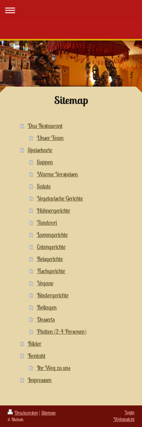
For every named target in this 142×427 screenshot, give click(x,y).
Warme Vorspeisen (57, 174)
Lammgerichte (52, 234)
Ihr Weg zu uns (53, 367)
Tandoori (47, 222)
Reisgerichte (50, 258)
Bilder (34, 343)
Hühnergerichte (53, 210)
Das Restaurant (45, 125)
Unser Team (50, 137)
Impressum (39, 380)
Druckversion (26, 413)
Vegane (45, 283)
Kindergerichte (53, 295)
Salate (44, 186)
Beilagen (47, 307)
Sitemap (48, 413)
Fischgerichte (51, 271)
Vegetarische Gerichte (60, 198)
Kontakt (36, 355)
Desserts (46, 319)
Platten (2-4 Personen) (61, 331)
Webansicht (123, 419)
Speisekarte (40, 150)
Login (129, 412)
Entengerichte (51, 246)
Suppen (45, 162)
